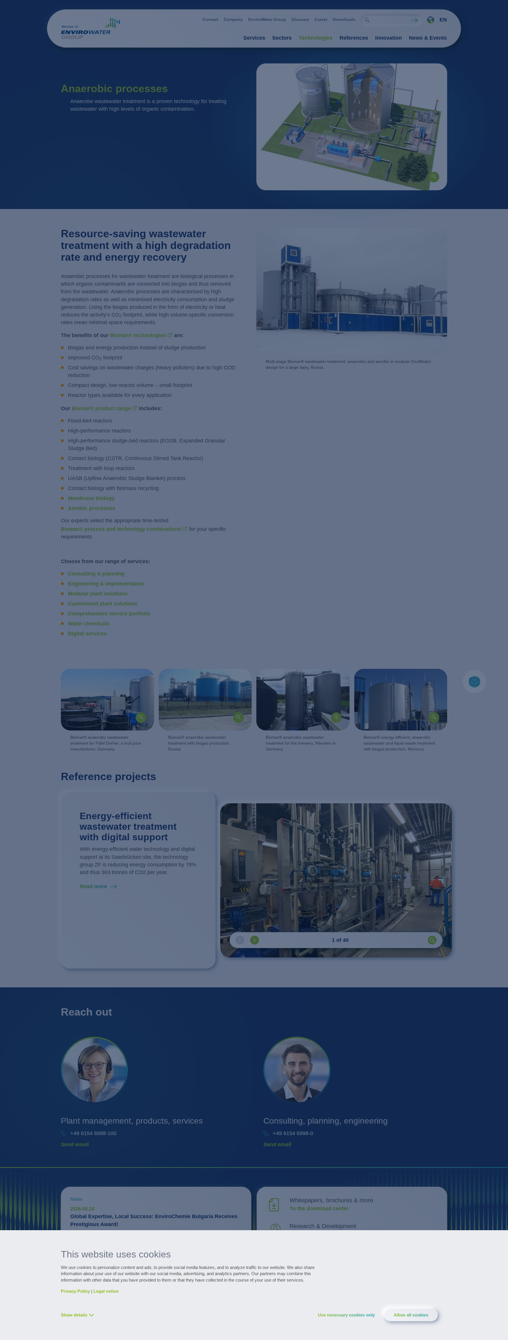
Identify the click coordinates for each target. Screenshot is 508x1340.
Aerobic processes (92, 508)
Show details (74, 1314)
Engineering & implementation (106, 584)
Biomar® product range (101, 408)
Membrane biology (92, 498)
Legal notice (105, 1291)
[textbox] (435, 19)
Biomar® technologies (138, 335)
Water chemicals (89, 624)
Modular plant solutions (98, 594)
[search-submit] (367, 20)
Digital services (87, 634)
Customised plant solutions (102, 604)
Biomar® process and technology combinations (121, 529)
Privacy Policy (75, 1291)
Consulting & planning (96, 574)
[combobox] (434, 20)
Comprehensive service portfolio (109, 614)
